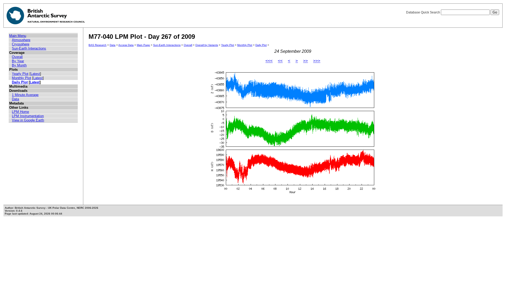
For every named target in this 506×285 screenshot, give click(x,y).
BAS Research (97, 45)
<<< (269, 61)
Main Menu (17, 36)
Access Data (126, 45)
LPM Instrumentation (28, 116)
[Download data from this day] (292, 193)
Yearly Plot (20, 74)
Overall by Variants (206, 45)
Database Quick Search (423, 12)
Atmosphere (21, 40)
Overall (17, 57)
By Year (18, 61)
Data (15, 99)
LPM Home (20, 112)
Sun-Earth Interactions (29, 48)
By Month (19, 65)
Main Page (143, 45)
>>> (316, 61)
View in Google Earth (28, 120)
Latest (35, 74)
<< (280, 61)
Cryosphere (20, 44)
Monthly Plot (21, 78)
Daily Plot (20, 82)
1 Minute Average (25, 95)
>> (305, 61)
